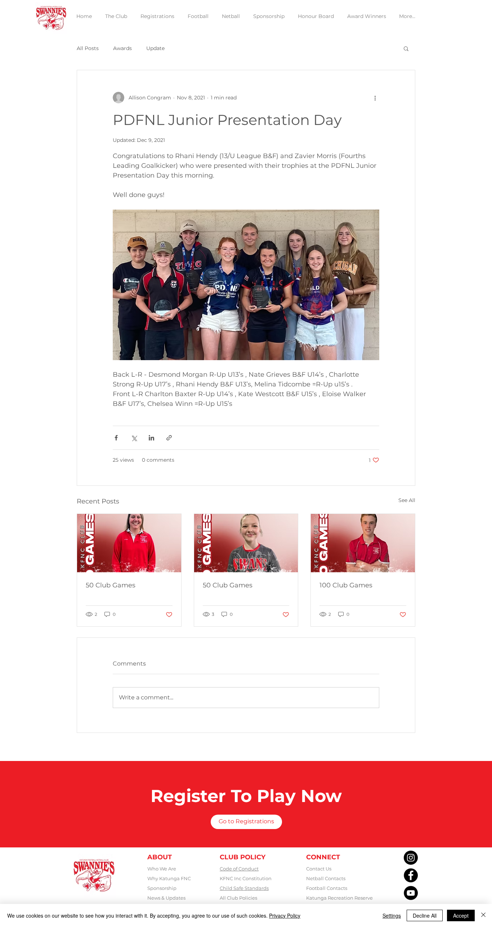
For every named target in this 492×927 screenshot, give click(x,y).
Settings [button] (392, 915)
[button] (406, 48)
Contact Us (318, 869)
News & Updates (166, 898)
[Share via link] (169, 437)
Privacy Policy (284, 915)
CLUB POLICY (242, 857)
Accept (461, 915)
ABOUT (159, 857)
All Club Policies (238, 898)
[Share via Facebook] (116, 437)
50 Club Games (110, 585)
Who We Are (161, 869)
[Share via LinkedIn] (151, 437)
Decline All (425, 915)
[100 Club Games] (363, 543)
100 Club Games (345, 585)
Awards (122, 48)
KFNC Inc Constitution (246, 878)
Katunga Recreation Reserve (339, 898)
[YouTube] (411, 893)
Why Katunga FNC (169, 878)
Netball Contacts (325, 878)
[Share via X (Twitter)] (133, 437)
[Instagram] (411, 858)
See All (406, 500)
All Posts (88, 48)
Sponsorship (161, 888)
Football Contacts (326, 888)
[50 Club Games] (129, 543)
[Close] (483, 915)
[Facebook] (411, 875)
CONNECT (323, 857)
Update (155, 48)
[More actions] (375, 97)
